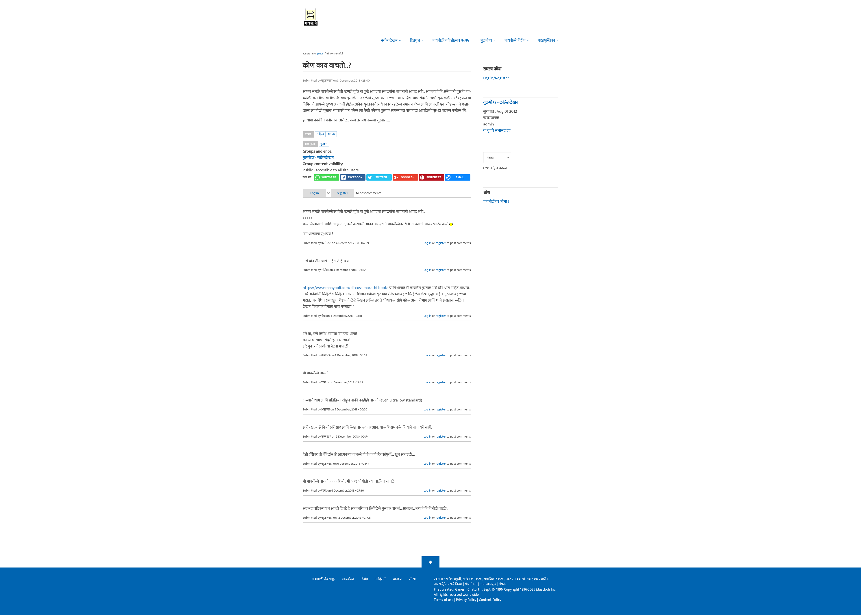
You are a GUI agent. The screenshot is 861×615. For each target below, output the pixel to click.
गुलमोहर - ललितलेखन (318, 157)
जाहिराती (380, 579)
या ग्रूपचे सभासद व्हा (497, 130)
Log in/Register (496, 78)
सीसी (412, 579)
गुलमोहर (486, 40)
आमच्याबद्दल (488, 584)
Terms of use (443, 600)
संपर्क (502, 584)
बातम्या (397, 579)
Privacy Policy (466, 600)
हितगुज (415, 40)
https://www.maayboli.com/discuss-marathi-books (345, 288)
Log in (314, 193)
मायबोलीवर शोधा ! (496, 201)
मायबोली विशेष (514, 40)
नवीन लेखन (389, 40)
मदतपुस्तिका (546, 40)
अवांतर (331, 134)
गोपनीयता (471, 584)
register (342, 193)
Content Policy (490, 600)
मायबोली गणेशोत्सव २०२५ (450, 40)
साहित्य (320, 134)
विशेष (364, 579)
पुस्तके (323, 143)
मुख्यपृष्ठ (320, 54)
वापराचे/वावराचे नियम (448, 584)
